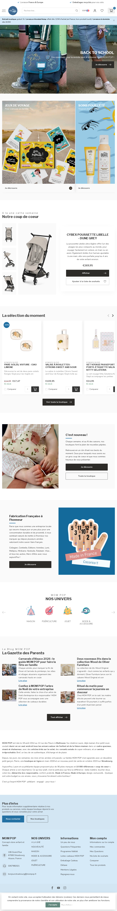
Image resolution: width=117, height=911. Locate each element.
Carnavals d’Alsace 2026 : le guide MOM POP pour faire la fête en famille (37, 662)
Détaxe (64, 865)
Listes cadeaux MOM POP (72, 856)
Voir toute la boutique (56, 402)
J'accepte (53, 904)
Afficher (86, 273)
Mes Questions (96, 851)
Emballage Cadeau (69, 860)
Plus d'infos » (66, 905)
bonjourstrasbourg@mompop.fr (22, 874)
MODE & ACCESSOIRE (41, 856)
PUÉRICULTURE (38, 865)
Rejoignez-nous (67, 874)
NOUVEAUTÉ (37, 846)
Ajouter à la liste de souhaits (86, 281)
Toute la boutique (86, 476)
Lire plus (23, 680)
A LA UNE (35, 842)
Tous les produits (98, 865)
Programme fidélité (69, 851)
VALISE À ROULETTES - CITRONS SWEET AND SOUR (60, 365)
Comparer (11, 389)
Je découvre (86, 467)
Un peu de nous (68, 842)
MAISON (35, 851)
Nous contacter (13, 819)
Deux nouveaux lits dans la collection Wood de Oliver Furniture (94, 662)
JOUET (34, 860)
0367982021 (14, 865)
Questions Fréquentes (71, 846)
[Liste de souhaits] (102, 10)
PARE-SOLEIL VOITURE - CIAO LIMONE (20, 365)
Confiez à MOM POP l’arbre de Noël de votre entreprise (36, 687)
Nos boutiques (37, 819)
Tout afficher (57, 717)
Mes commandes (97, 846)
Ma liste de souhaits (99, 856)
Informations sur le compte (102, 842)
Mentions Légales (69, 869)
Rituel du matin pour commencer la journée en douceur (93, 689)
